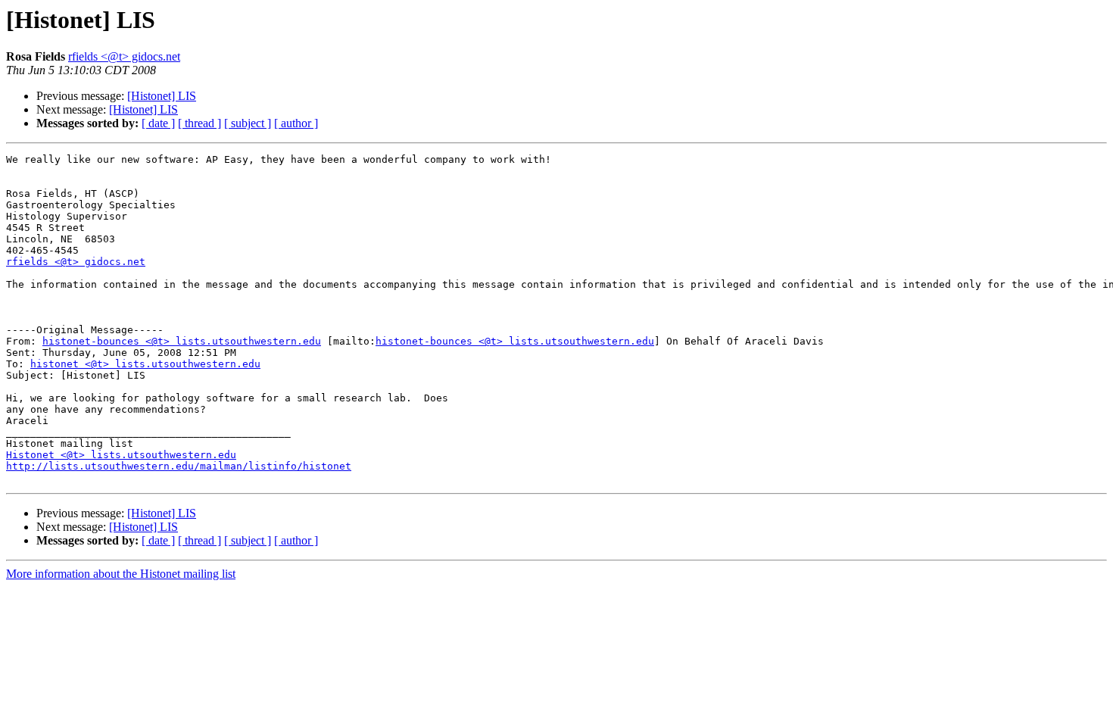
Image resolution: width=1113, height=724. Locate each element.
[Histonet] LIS (161, 95)
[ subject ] (247, 123)
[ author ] (296, 123)
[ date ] (158, 123)
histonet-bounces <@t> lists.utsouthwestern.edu (181, 341)
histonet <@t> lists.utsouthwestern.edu (145, 364)
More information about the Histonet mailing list (120, 573)
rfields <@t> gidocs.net (124, 56)
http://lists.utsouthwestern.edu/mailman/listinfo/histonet (178, 466)
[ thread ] (199, 123)
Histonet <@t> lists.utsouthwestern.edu (121, 454)
